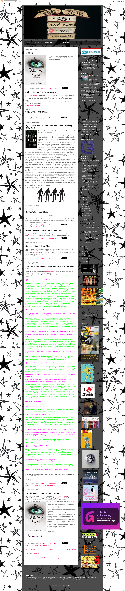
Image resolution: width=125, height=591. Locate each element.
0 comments (52, 118)
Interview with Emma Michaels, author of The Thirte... (91, 238)
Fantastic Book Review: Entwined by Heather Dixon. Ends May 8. (89, 188)
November (87, 208)
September (87, 213)
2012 (84, 199)
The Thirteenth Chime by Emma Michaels (43, 493)
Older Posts (71, 550)
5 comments (52, 225)
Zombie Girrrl (95, 75)
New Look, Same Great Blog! (38, 246)
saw (62, 585)
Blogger (72, 585)
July (85, 218)
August (86, 215)
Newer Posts (30, 550)
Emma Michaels (49, 271)
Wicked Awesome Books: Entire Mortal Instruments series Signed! (90, 175)
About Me (37, 43)
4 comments (53, 88)
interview (41, 485)
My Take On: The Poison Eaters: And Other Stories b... (91, 227)
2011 (84, 202)
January (86, 258)
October (86, 211)
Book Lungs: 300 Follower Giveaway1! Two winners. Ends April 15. (90, 170)
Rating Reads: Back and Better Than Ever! (43, 231)
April (85, 251)
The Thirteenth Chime (50, 485)
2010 (84, 204)
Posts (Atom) (36, 553)
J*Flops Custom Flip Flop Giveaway (41, 92)
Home (28, 43)
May (85, 249)
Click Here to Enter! (32, 105)
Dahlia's (35, 252)
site (74, 501)
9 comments (52, 258)
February (86, 256)
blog (49, 475)
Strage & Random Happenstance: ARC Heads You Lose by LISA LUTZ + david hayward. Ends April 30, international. (90, 181)
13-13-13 (29, 53)
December (87, 206)
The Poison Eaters (41, 227)
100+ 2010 (65, 43)
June (85, 246)
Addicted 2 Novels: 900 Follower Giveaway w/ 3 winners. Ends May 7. (90, 162)
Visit (84, 323)
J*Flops (48, 95)
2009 (84, 261)
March (86, 253)
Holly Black (33, 227)
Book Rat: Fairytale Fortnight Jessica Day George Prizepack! (90, 166)
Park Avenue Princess (31, 95)
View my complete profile (87, 97)
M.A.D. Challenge (51, 43)
